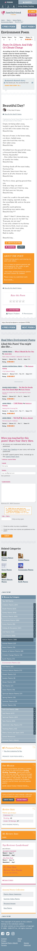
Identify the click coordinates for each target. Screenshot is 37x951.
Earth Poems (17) (8, 659)
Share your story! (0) (12, 85)
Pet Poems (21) (7, 686)
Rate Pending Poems (10, 824)
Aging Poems (6, 403)
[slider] (29, 39)
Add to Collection (14, 243)
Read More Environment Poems (18, 340)
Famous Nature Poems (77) (12, 670)
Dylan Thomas (25, 389)
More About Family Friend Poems (15, 786)
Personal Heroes (9, 903)
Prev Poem (9, 27)
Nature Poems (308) (9, 640)
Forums (4, 945)
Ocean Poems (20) (8, 682)
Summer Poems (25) (9, 701)
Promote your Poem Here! (12, 756)
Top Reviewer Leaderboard (15, 845)
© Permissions (27, 314)
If (25, 366)
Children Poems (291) (10, 605)
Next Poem (28, 27)
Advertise (27, 945)
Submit (32, 11)
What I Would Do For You (24, 351)
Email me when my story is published (15, 526)
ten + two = (6, 516)
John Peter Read (8, 858)
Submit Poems (8, 799)
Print (22, 247)
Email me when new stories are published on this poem (19, 530)
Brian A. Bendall (28, 418)
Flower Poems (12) (9, 674)
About (20, 939)
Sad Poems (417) (8, 713)
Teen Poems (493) (8, 721)
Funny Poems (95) (8, 624)
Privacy (3, 941)
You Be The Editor (10, 873)
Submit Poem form (12, 457)
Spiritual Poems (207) (10, 717)
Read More (8, 280)
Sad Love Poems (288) (10, 709)
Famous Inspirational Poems (12, 366)
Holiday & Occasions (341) (11, 628)
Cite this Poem (14, 310)
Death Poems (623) (9, 609)
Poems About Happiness (12, 894)
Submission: (6, 482)
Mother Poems (7, 351)
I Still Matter (18, 403)
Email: (4, 470)
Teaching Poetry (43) (9, 729)
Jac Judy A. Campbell (9, 851)
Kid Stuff (17, 418)
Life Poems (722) (8, 632)
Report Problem (14, 314)
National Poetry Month (10, 740)
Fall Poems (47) (7, 667)
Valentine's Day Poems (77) (12, 725)
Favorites (11, 247)
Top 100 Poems (7, 601)
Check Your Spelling (10, 449)
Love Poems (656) (8, 636)
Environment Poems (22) (11, 663)
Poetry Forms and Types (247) (13, 733)
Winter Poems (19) (9, 705)
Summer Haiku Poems (12, 899)
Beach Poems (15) (8, 647)
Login (4, 837)
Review (33, 15)
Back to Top (6, 592)
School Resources (8, 736)
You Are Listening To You (13, 751)
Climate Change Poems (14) (12, 655)
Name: (4, 463)
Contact (4, 939)
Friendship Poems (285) (10, 620)
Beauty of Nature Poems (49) (12, 651)
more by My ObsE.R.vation (13, 114)
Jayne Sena (8, 354)
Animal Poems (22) (9, 643)
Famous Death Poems (9, 387)
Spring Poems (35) (9, 697)
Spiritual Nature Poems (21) (12, 694)
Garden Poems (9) (8, 678)
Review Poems (22, 799)
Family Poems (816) (9, 613)
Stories (26, 943)
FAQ (19, 941)
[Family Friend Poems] (11, 14)
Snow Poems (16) (8, 690)
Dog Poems (8, 908)
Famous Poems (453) (9, 616)
